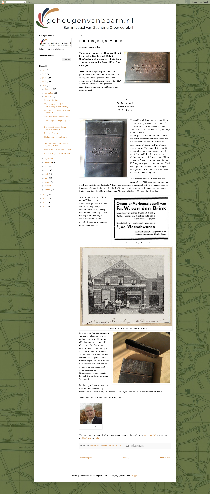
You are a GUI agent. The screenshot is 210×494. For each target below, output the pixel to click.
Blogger (134, 475)
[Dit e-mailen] (132, 445)
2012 (44, 206)
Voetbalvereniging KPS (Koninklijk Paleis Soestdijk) (57, 105)
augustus (48, 162)
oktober (48, 96)
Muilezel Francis (51, 133)
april (47, 178)
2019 (44, 74)
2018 (44, 77)
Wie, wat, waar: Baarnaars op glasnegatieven (56, 144)
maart (47, 181)
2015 (44, 194)
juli (46, 166)
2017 (44, 81)
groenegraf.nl (150, 435)
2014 (44, 198)
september (49, 158)
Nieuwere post (86, 457)
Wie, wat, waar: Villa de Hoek (56, 116)
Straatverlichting (51, 100)
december (49, 89)
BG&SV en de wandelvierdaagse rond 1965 (57, 111)
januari (48, 189)
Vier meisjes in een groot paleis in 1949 (57, 121)
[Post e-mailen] (127, 445)
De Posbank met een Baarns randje (55, 138)
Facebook (86, 438)
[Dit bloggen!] (134, 445)
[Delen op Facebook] (140, 445)
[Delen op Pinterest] (143, 445)
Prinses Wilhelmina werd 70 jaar (57, 149)
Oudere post (165, 457)
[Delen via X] (137, 445)
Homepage (126, 457)
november (49, 92)
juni (47, 170)
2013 (44, 202)
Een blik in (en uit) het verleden (57, 153)
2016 (44, 85)
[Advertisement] (53, 226)
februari (48, 185)
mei (46, 174)
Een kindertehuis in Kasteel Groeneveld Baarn (55, 128)
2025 (44, 70)
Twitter (98, 438)
